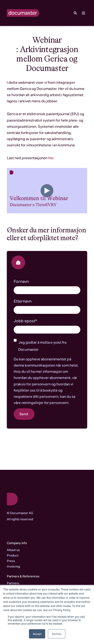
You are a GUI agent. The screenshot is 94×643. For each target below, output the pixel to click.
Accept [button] (37, 634)
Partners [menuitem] (13, 583)
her (50, 158)
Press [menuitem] (11, 561)
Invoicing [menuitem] (13, 566)
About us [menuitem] (13, 550)
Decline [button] (56, 634)
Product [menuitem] (12, 555)
